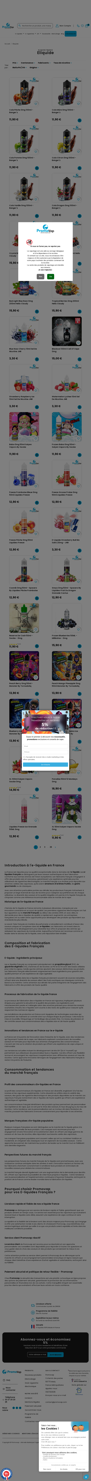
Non (40, 276)
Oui (50, 276)
